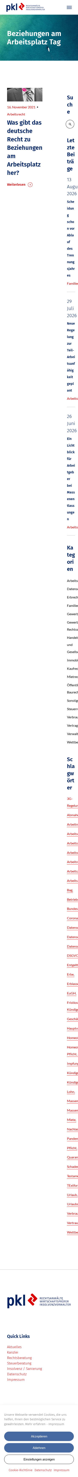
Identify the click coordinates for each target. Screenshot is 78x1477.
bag (69, 890)
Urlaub (72, 1195)
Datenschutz (43, 1470)
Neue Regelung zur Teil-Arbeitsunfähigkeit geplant (71, 357)
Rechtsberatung (19, 1358)
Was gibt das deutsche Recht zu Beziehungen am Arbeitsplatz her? (24, 148)
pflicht (72, 1148)
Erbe (70, 974)
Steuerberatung (19, 1363)
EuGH (71, 993)
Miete (71, 1120)
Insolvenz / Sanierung (24, 1369)
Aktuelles (14, 1347)
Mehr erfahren (35, 1424)
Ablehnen (39, 1448)
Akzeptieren (39, 1436)
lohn (70, 1092)
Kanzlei (12, 1352)
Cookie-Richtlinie (20, 1470)
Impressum (56, 1424)
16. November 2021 (21, 107)
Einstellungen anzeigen (39, 1459)
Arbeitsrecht (16, 114)
